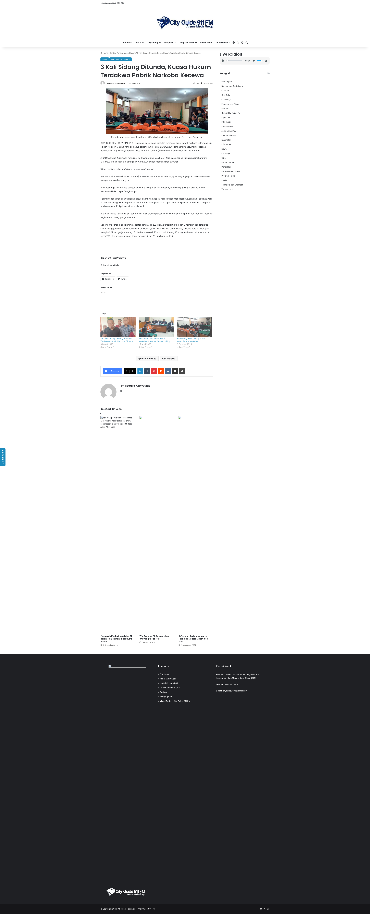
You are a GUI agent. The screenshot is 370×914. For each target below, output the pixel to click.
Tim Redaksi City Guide (115, 83)
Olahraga (225, 153)
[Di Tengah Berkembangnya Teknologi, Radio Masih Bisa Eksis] (195, 524)
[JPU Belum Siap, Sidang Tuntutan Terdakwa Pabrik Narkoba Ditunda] (118, 327)
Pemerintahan (227, 162)
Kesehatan (226, 140)
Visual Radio (206, 42)
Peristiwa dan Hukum (126, 53)
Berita (138, 42)
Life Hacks (226, 144)
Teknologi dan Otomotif (232, 185)
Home (105, 53)
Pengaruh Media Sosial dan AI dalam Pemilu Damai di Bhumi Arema (116, 639)
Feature (225, 108)
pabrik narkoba (147, 358)
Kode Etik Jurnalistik (169, 683)
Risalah (224, 180)
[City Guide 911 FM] (185, 22)
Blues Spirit (226, 81)
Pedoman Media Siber (170, 688)
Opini (223, 158)
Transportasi (227, 189)
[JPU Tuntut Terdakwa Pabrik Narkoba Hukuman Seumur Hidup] (156, 327)
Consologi (226, 99)
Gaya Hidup (152, 42)
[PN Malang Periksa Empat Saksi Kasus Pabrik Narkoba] (194, 327)
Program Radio (187, 42)
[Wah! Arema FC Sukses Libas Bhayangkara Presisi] (156, 524)
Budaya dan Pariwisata (232, 86)
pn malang (169, 358)
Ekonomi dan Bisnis (230, 104)
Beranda (127, 42)
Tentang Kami (166, 697)
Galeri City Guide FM (230, 113)
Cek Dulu (225, 95)
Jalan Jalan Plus (228, 131)
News (104, 59)
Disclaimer (165, 674)
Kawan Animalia (228, 135)
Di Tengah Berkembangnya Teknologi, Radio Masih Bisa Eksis (193, 639)
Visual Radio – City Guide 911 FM (175, 701)
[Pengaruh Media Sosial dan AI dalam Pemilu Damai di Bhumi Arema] (117, 524)
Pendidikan (226, 167)
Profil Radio (222, 42)
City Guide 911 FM (146, 909)
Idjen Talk (225, 117)
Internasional (227, 126)
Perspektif (169, 42)
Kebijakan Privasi (168, 679)
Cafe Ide (225, 90)
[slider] (234, 60)
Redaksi (163, 692)
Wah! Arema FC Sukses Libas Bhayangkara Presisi (154, 637)
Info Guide (226, 122)
